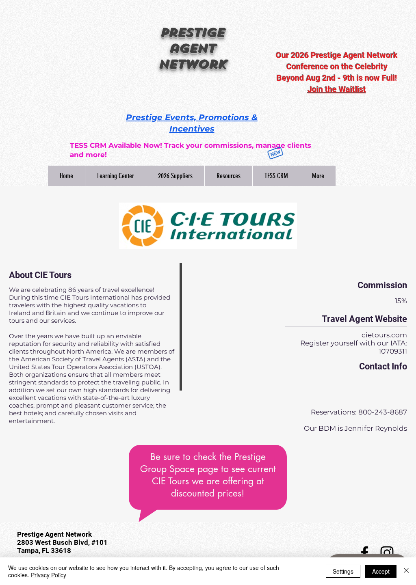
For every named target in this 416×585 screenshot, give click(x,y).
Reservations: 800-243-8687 (359, 412)
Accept (381, 571)
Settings (343, 571)
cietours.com (384, 335)
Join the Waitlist (337, 89)
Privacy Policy (48, 575)
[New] (275, 153)
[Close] (406, 571)
